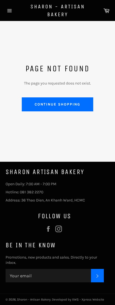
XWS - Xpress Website (88, 299)
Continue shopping (57, 104)
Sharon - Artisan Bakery (57, 10)
